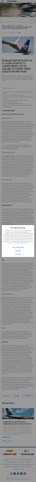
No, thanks (18, 250)
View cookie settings (18, 247)
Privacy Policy (24, 242)
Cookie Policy (16, 242)
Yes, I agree (18, 254)
